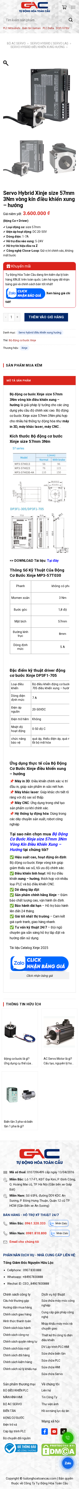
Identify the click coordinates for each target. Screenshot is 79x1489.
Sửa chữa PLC (51, 1360)
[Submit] (71, 20)
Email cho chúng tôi (24, 1242)
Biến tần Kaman (31, 28)
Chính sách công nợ (16, 1334)
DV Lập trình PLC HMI (55, 1347)
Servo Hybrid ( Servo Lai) (49, 43)
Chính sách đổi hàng (16, 1355)
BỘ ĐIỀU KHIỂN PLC (15, 1390)
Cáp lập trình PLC (14, 1431)
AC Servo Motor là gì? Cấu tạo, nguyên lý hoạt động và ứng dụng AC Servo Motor (59, 1061)
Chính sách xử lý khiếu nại (20, 1369)
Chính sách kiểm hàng (17, 1362)
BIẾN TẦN (9, 1411)
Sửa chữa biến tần (54, 1353)
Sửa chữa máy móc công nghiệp (58, 1303)
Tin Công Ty (49, 1397)
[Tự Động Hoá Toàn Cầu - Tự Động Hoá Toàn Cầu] (34, 7)
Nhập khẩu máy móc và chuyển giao (57, 1326)
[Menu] (73, 7)
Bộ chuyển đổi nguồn (17, 1438)
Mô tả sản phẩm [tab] (19, 380)
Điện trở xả (10, 1424)
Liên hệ (46, 1390)
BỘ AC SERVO (16, 43)
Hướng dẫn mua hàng (17, 1307)
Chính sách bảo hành (17, 1328)
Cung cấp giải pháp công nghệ (58, 1315)
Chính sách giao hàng (17, 1314)
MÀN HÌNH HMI (12, 1397)
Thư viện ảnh (50, 1404)
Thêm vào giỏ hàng (46, 317)
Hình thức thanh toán (17, 1321)
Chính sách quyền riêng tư (20, 1341)
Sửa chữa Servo (52, 1374)
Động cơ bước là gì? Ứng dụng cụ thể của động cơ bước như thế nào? (18, 1061)
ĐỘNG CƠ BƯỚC (13, 1417)
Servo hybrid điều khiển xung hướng (38, 47)
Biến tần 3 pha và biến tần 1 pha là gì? (18, 1124)
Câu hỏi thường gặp (16, 1300)
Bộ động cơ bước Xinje (22, 340)
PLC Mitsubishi (11, 28)
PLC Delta (48, 28)
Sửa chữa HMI (51, 1367)
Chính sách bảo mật (16, 1348)
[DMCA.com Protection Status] (59, 1450)
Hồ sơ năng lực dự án (55, 1411)
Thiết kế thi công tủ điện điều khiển (57, 1338)
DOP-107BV (63, 28)
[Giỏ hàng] (64, 7)
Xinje (24, 347)
